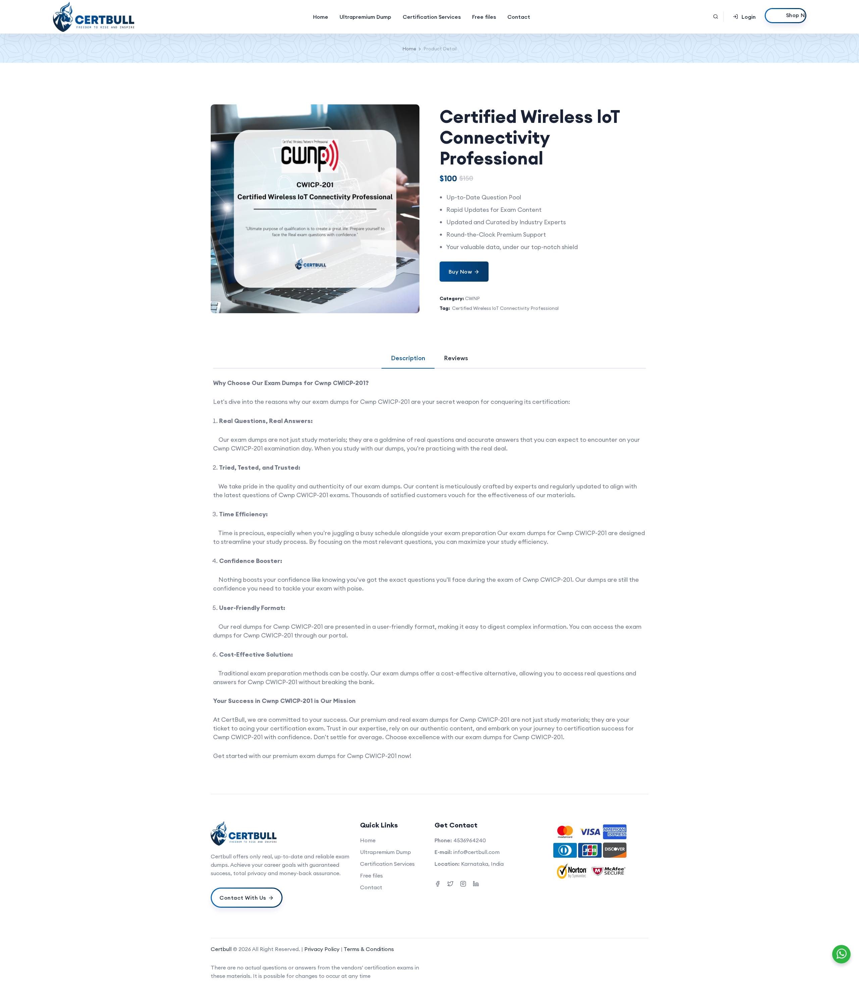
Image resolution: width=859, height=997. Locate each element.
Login (749, 16)
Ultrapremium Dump (365, 16)
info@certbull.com (476, 852)
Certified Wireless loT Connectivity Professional (505, 308)
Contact (518, 16)
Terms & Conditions (369, 949)
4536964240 (469, 840)
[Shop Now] (785, 15)
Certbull (221, 949)
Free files (484, 16)
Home (320, 16)
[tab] (408, 358)
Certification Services (432, 16)
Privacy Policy (322, 949)
